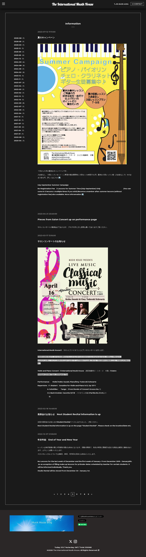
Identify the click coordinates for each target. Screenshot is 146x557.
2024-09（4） (20, 62)
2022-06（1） (19, 110)
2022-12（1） (19, 96)
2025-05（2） (19, 55)
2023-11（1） (19, 79)
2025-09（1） (19, 52)
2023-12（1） (19, 76)
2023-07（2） (20, 82)
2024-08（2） (20, 65)
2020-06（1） (19, 137)
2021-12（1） (19, 117)
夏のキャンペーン (46, 37)
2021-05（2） (19, 127)
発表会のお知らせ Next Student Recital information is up (69, 414)
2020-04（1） (19, 141)
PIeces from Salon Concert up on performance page (67, 219)
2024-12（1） (19, 59)
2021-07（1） (19, 124)
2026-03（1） (19, 45)
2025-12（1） (19, 48)
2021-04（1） (19, 130)
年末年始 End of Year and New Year (58, 439)
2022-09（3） (20, 103)
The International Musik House (72, 4)
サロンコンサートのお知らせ (51, 241)
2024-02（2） (20, 72)
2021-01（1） (19, 134)
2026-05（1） (19, 41)
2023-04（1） (19, 86)
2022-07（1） (19, 106)
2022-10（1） (19, 100)
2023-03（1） (19, 89)
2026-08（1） (19, 38)
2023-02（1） (19, 93)
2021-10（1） (19, 120)
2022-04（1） (19, 113)
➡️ (59, 178)
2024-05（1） (19, 69)
